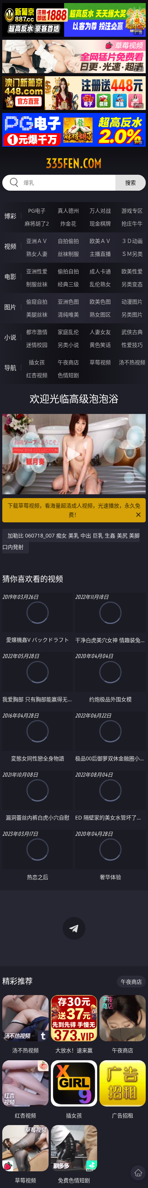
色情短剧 (68, 375)
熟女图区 (100, 314)
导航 (10, 368)
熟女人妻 (36, 253)
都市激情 (36, 331)
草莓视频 (100, 362)
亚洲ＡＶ (36, 240)
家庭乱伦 (68, 331)
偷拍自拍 (68, 271)
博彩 (10, 216)
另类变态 (132, 284)
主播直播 (100, 253)
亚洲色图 (68, 301)
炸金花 (68, 223)
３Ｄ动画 (132, 240)
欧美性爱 (132, 271)
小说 (10, 337)
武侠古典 (132, 331)
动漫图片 (132, 301)
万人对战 (100, 210)
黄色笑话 (100, 344)
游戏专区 (132, 210)
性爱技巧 (132, 344)
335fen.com (74, 163)
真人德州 (68, 210)
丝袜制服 (68, 253)
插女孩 (37, 362)
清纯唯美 (68, 314)
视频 (10, 246)
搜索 (130, 182)
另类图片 (132, 314)
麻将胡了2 (37, 223)
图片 (10, 307)
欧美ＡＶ (100, 240)
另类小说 (68, 344)
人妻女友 (100, 331)
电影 (10, 277)
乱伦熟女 (100, 284)
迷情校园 (36, 344)
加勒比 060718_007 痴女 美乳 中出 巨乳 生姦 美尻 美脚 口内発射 (71, 541)
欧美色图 (100, 301)
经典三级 (68, 284)
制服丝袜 (36, 284)
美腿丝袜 (36, 314)
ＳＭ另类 (132, 253)
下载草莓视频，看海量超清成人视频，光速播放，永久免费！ (74, 510)
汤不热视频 (132, 362)
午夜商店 (68, 362)
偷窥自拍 (36, 301)
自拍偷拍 (68, 240)
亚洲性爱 (36, 271)
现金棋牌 (100, 223)
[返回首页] (138, 1172)
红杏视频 (36, 375)
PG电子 (37, 210)
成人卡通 (100, 271)
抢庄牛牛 (132, 223)
